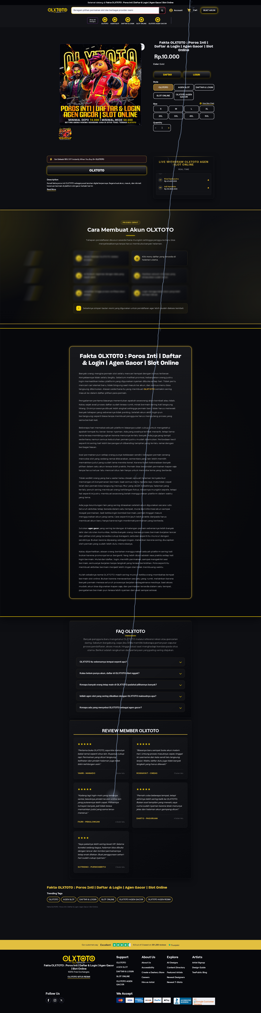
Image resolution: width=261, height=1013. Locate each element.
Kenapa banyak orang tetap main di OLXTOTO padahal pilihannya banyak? (118, 684)
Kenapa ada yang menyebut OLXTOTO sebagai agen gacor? (111, 707)
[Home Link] (57, 10)
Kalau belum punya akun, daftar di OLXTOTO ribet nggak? (109, 673)
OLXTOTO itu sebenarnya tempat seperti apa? (103, 662)
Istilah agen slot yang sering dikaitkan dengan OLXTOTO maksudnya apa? (118, 696)
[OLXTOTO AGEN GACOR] (126, 26)
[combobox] (115, 10)
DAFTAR (167, 74)
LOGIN (196, 74)
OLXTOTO (96, 170)
